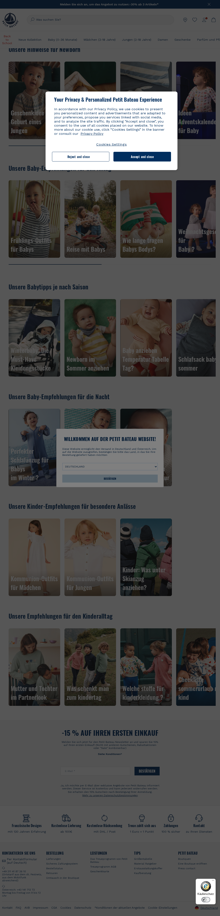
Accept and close (142, 156)
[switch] (206, 899)
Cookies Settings (111, 144)
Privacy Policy (92, 134)
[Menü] (213, 881)
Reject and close (78, 156)
